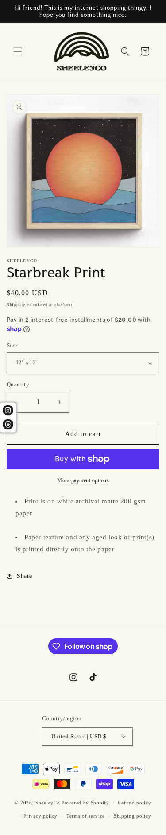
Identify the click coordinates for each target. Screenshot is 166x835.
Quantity (18, 384)
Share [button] (24, 576)
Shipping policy (132, 816)
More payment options (83, 480)
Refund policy (134, 802)
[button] (17, 51)
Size (12, 345)
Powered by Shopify (85, 802)
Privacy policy (40, 816)
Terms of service (85, 816)
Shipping (16, 304)
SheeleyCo (47, 802)
